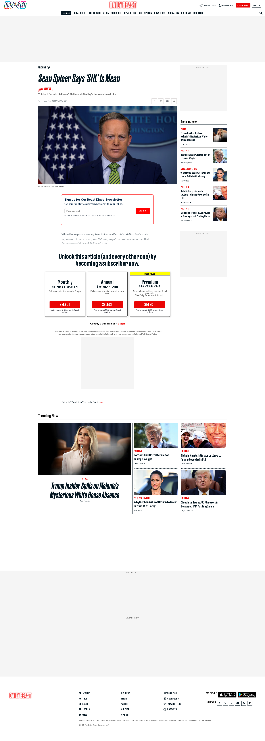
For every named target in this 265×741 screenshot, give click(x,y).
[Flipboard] (250, 704)
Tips (97, 720)
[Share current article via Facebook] (154, 101)
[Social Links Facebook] (219, 704)
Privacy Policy (110, 215)
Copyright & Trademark (200, 720)
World (124, 704)
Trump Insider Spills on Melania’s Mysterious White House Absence (84, 490)
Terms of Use (97, 215)
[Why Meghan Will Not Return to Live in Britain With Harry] (220, 180)
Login (121, 323)
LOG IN (256, 5)
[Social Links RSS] (243, 704)
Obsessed (116, 13)
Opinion (148, 13)
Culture (125, 709)
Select (65, 305)
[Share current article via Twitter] (160, 101)
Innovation (173, 13)
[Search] (261, 13)
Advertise (111, 720)
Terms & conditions (178, 720)
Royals (127, 13)
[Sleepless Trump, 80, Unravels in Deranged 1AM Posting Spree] (220, 220)
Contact (90, 720)
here (101, 402)
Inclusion (163, 720)
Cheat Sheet (80, 13)
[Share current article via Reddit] (174, 101)
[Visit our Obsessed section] (25, 5)
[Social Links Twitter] (225, 704)
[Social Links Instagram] (231, 704)
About (82, 720)
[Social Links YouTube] (237, 704)
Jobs (103, 720)
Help (119, 720)
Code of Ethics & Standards (144, 720)
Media (106, 13)
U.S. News (186, 13)
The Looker (95, 13)
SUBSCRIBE (243, 5)
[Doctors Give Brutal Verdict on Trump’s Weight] (220, 162)
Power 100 (159, 13)
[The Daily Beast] (123, 5)
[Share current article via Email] (167, 101)
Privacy (126, 720)
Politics (137, 13)
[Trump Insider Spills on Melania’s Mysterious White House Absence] (220, 141)
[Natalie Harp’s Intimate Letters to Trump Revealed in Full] (220, 199)
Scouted (198, 13)
